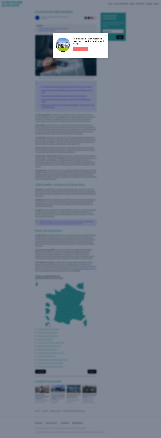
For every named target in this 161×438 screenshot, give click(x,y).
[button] (105, 35)
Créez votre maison (81, 49)
